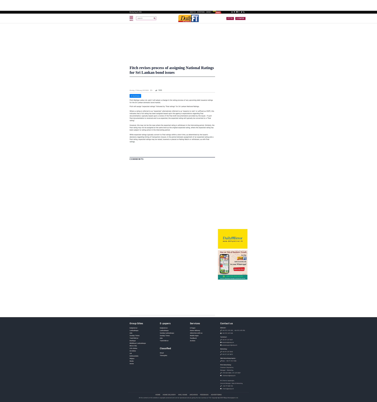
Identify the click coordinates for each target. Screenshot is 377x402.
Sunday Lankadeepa (167, 333)
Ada (131, 333)
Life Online (133, 348)
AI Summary (135, 96)
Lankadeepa (134, 330)
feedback (193, 338)
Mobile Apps (194, 335)
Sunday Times (135, 335)
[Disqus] (172, 236)
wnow (132, 363)
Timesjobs (163, 355)
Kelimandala (134, 356)
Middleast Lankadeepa (138, 343)
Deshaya (133, 341)
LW (131, 353)
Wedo (132, 361)
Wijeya (132, 358)
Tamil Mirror (134, 338)
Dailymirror (133, 328)
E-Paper (192, 328)
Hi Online (133, 351)
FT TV (230, 18)
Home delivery (195, 330)
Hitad (162, 353)
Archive (192, 341)
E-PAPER (240, 18)
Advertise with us (196, 333)
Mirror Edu (133, 346)
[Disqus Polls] (172, 185)
